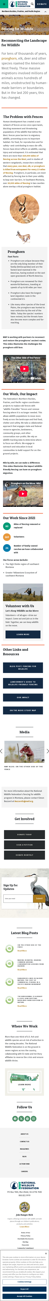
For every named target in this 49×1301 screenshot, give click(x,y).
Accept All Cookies (24, 1296)
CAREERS (24, 1171)
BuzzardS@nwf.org (24, 801)
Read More (22, 951)
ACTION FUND (24, 1164)
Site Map (25, 1242)
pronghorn (9, 58)
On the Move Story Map (23, 710)
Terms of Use (25, 1233)
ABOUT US (24, 1134)
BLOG (24, 1156)
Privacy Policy (25, 1236)
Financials (25, 1245)
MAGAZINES (24, 1149)
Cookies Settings (24, 1282)
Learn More (23, 634)
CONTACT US (24, 1141)
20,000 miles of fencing (19, 183)
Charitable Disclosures (25, 1239)
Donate (42, 4)
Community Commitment (25, 1248)
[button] (39, 899)
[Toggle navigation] (4, 4)
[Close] (46, 1253)
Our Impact (23, 697)
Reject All (24, 1289)
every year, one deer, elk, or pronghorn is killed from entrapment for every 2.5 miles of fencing (24, 169)
